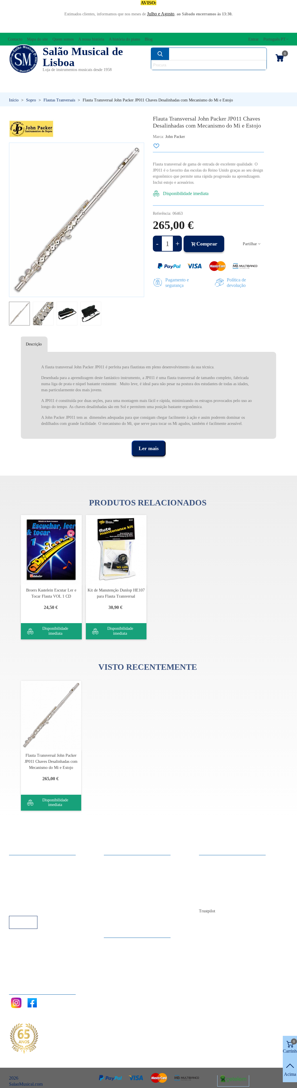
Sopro (204, 86)
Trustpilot (207, 911)
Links (20, 868)
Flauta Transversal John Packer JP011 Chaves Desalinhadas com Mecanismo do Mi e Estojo (51, 761)
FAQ (19, 860)
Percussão (112, 86)
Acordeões (63, 76)
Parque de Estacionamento (39, 892)
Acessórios (23, 76)
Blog (209, 900)
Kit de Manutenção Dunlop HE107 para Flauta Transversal (116, 593)
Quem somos (217, 876)
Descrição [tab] (34, 344)
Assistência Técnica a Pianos (41, 907)
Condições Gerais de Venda (40, 884)
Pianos (161, 86)
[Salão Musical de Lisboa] (23, 58)
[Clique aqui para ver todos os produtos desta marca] (31, 129)
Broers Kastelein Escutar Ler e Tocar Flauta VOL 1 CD (51, 593)
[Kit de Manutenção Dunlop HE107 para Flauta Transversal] (116, 549)
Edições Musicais (264, 76)
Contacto (213, 860)
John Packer (175, 136)
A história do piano (222, 892)
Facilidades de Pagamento (38, 900)
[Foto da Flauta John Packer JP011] (137, 149)
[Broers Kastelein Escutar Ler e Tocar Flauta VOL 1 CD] (51, 549)
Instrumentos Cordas (202, 76)
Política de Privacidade (36, 876)
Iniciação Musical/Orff (41, 86)
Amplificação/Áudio (114, 76)
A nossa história (219, 884)
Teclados (251, 86)
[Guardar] (156, 145)
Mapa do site (216, 868)
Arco (157, 76)
